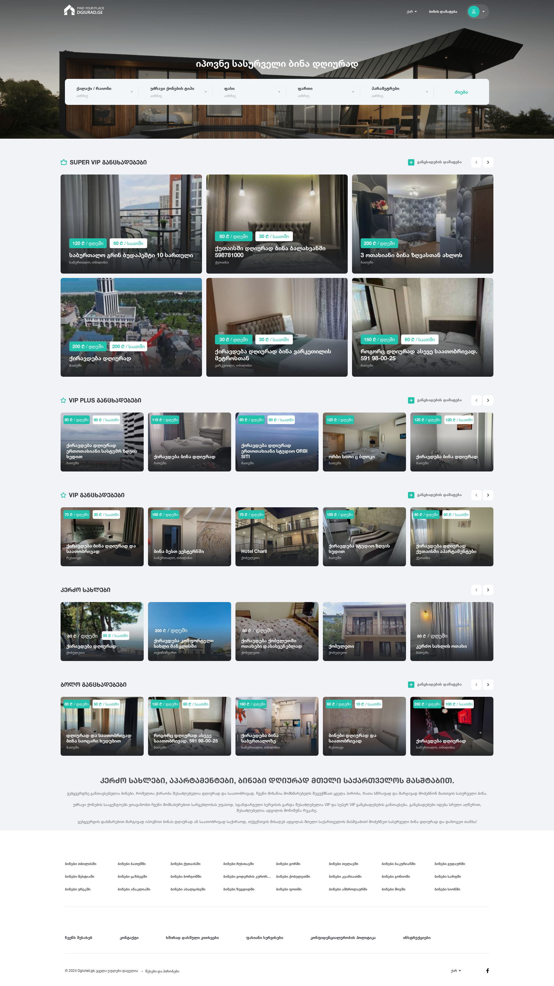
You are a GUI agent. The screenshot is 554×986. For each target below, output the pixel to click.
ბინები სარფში (448, 876)
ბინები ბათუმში (132, 863)
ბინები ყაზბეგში (132, 876)
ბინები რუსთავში (238, 863)
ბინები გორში (288, 863)
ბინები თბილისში (80, 863)
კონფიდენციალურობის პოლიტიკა (343, 937)
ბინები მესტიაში (79, 876)
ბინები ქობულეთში (293, 876)
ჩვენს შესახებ (78, 937)
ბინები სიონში (447, 889)
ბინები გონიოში (396, 876)
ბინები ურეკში (78, 889)
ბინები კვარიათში (345, 876)
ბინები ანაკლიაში (134, 889)
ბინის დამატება (443, 11)
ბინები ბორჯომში (186, 876)
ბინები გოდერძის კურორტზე (248, 876)
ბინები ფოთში (289, 889)
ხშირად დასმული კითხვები (192, 937)
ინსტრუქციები (417, 937)
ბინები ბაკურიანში (398, 863)
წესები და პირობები (162, 971)
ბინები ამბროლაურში (348, 889)
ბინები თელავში (343, 863)
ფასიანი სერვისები (264, 937)
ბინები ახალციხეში (188, 889)
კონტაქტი (129, 937)
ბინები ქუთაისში (186, 863)
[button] (488, 162)
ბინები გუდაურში (450, 863)
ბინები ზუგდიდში (238, 889)
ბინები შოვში (393, 889)
